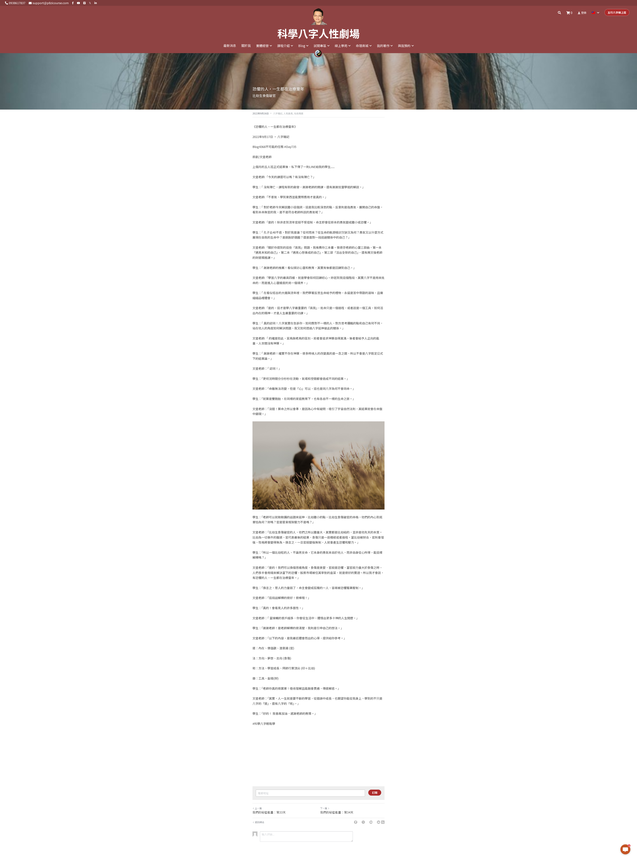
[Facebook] (355, 822)
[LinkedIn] (371, 822)
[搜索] (559, 12)
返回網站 (259, 822)
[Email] (378, 822)
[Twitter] (363, 822)
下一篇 (323, 808)
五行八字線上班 (617, 12)
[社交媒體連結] (73, 3)
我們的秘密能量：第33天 (269, 812)
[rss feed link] (383, 822)
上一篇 (258, 808)
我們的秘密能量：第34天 (336, 812)
